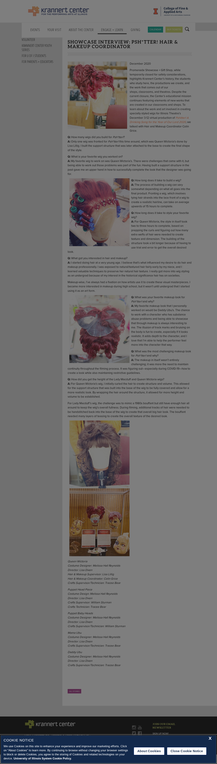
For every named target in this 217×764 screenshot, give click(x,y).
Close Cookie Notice (187, 751)
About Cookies (149, 751)
